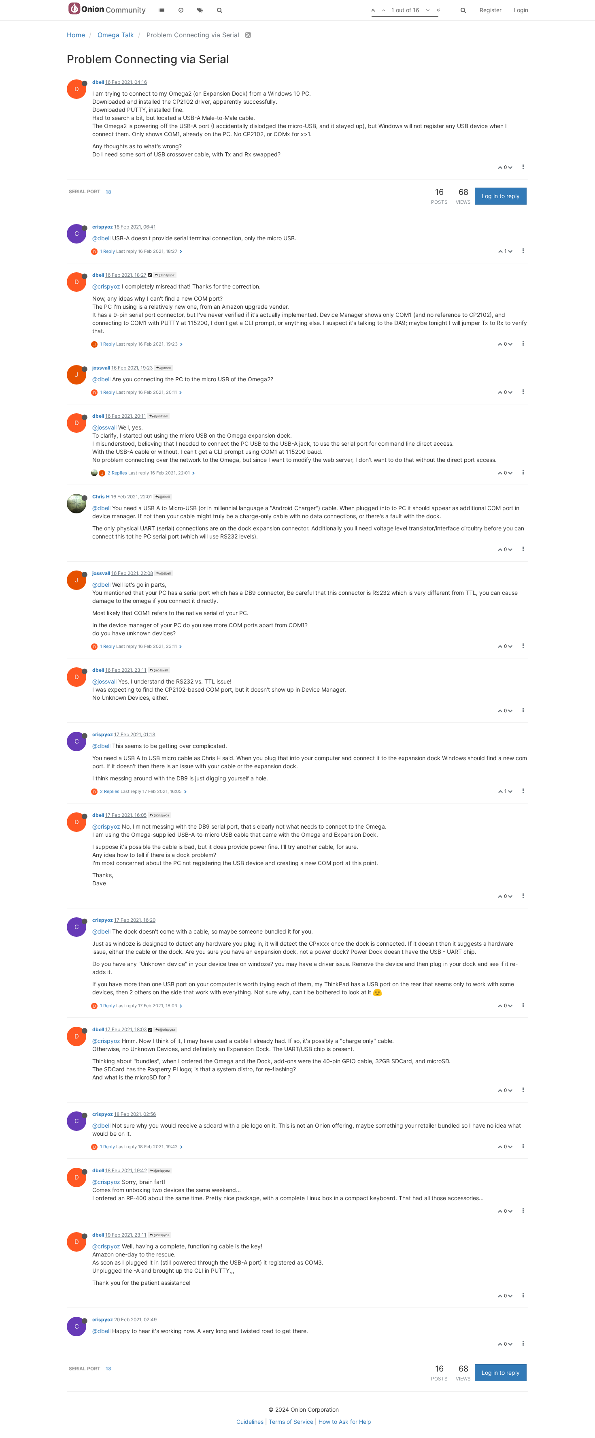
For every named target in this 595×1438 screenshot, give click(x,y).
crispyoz (102, 227)
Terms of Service (291, 1421)
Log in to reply (501, 195)
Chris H (101, 497)
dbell (98, 82)
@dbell (101, 238)
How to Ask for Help (345, 1421)
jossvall (101, 368)
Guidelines (250, 1421)
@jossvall (160, 416)
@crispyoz (166, 275)
